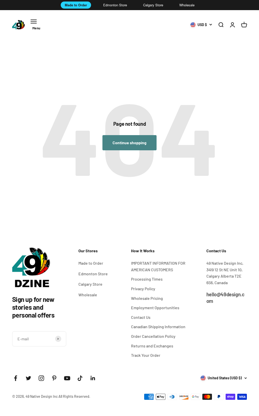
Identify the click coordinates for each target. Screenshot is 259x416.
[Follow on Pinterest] (54, 378)
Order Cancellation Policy (153, 336)
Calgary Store (153, 5)
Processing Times (147, 279)
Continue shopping (129, 142)
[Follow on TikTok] (80, 378)
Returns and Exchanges (152, 345)
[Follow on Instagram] (41, 378)
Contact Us (140, 317)
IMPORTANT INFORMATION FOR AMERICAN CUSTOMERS (158, 266)
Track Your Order (145, 355)
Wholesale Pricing (147, 298)
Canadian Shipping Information (158, 326)
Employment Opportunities (155, 307)
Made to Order (76, 5)
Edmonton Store (115, 5)
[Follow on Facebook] (15, 378)
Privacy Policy (143, 288)
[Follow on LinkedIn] (93, 378)
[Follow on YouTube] (67, 378)
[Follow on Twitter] (28, 378)
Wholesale (187, 5)
